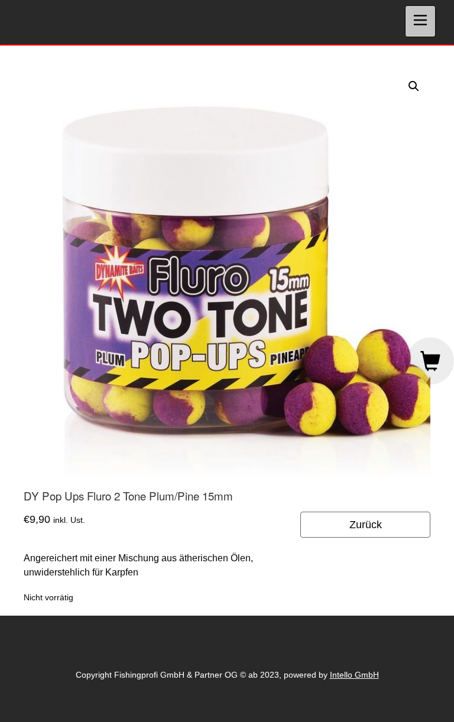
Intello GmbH (354, 674)
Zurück (365, 525)
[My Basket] (430, 361)
